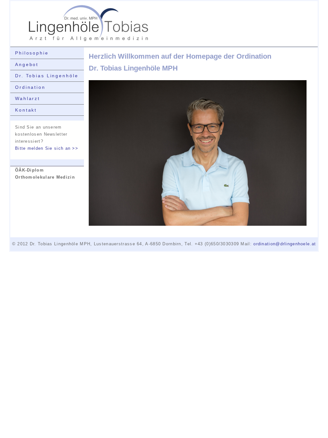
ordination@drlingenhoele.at (284, 243)
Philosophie (32, 52)
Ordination (30, 87)
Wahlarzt (27, 98)
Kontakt (26, 110)
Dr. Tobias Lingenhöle (46, 75)
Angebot (26, 64)
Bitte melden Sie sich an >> (46, 148)
